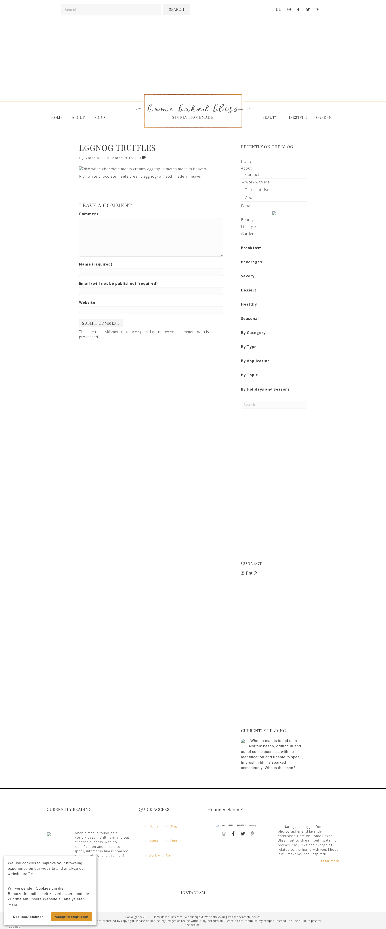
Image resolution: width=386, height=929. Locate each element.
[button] (176, 9)
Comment (89, 213)
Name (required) (95, 264)
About (78, 117)
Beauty (269, 117)
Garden (324, 117)
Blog (173, 826)
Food (99, 117)
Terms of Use (257, 189)
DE (278, 9)
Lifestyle (296, 117)
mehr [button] (12, 905)
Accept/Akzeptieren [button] (71, 916)
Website (87, 302)
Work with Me (257, 182)
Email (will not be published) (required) (118, 283)
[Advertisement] (274, 484)
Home (57, 117)
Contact (252, 174)
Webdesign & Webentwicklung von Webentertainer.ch (223, 917)
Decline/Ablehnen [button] (28, 916)
